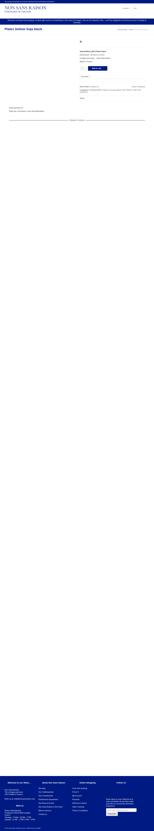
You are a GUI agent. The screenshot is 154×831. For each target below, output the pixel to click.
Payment (75, 799)
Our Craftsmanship (45, 792)
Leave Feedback (138, 87)
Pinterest (133, 1)
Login (135, 8)
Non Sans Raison (122, 29)
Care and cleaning (79, 788)
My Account (77, 796)
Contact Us (94, 87)
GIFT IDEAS (127, 90)
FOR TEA (41, 764)
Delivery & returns (79, 803)
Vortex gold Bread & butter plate (24, 582)
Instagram (136, 1)
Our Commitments (45, 796)
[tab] (85, 76)
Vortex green (53, 406)
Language (126, 8)
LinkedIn (129, 1)
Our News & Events (46, 803)
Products (131, 29)
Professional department (48, 799)
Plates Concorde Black (112, 90)
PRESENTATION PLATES (43, 263)
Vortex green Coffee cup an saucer (25, 403)
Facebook (126, 1)
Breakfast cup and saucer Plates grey (27, 761)
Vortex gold (52, 585)
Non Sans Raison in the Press (50, 807)
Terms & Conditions (80, 811)
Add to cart (96, 68)
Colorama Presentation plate (23, 261)
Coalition (38, 828)
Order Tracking (78, 807)
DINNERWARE (95, 90)
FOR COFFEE (30, 406)
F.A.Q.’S (75, 792)
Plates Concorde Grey (65, 764)
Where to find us (44, 811)
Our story (42, 788)
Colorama (15, 263)
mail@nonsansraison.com (24, 799)
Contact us (42, 814)
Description (85, 76)
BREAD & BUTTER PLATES (22, 585)
